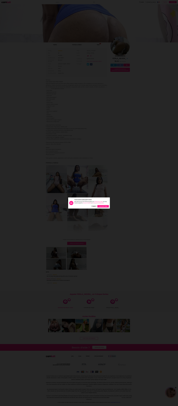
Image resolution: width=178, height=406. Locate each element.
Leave (94, 206)
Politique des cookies (98, 201)
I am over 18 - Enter (103, 206)
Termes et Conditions (87, 202)
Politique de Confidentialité (98, 202)
